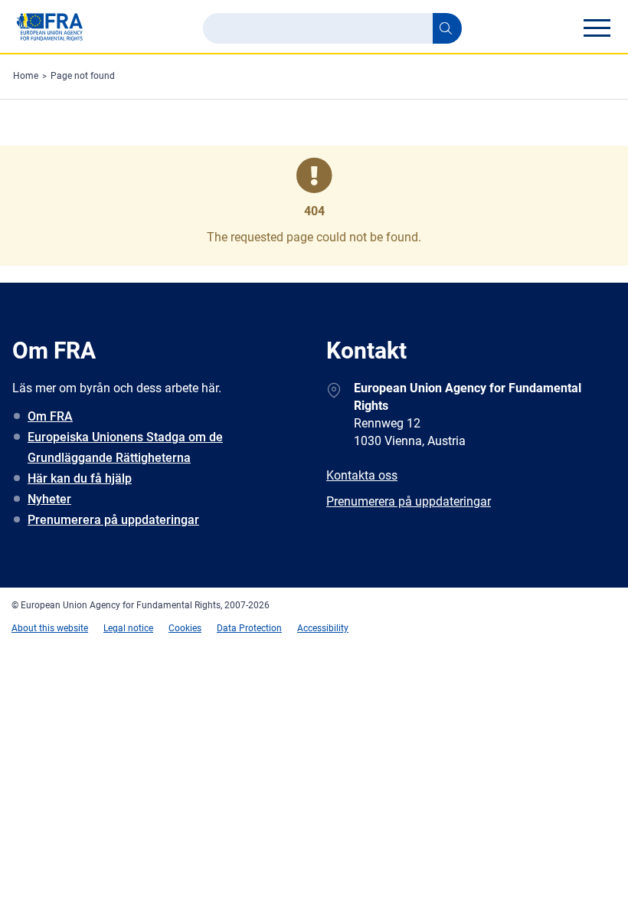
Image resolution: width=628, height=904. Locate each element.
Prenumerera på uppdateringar (113, 520)
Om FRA (50, 416)
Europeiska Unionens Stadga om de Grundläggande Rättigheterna (125, 447)
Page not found (83, 75)
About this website (49, 628)
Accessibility (322, 628)
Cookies (184, 628)
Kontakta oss (361, 475)
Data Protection (249, 628)
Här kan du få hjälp (80, 478)
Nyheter (49, 499)
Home (25, 75)
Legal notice (128, 628)
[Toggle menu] (597, 27)
